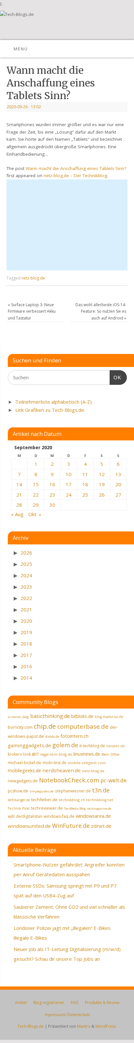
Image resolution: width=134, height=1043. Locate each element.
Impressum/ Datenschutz (67, 1014)
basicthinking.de (50, 716)
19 (102, 484)
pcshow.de (18, 791)
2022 (26, 598)
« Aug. (17, 514)
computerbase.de (83, 726)
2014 (26, 677)
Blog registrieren (48, 1002)
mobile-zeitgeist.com (87, 762)
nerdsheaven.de (61, 770)
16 (52, 484)
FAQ (74, 1002)
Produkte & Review (102, 1002)
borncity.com (20, 727)
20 (118, 484)
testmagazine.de (99, 808)
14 (19, 484)
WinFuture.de (71, 825)
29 (36, 505)
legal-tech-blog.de (56, 754)
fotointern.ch (74, 736)
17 (69, 484)
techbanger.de (19, 800)
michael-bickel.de (24, 762)
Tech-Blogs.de (31, 1026)
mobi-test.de (54, 762)
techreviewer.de (47, 808)
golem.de (65, 745)
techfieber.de (44, 799)
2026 (26, 552)
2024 (26, 575)
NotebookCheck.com (69, 780)
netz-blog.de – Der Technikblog (75, 175)
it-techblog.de (92, 746)
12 (102, 474)
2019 (26, 632)
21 (19, 494)
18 (85, 484)
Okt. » (34, 514)
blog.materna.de (109, 716)
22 (36, 494)
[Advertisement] (67, 224)
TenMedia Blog (75, 808)
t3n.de (101, 790)
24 (69, 494)
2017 (26, 655)
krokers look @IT (23, 754)
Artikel (21, 1002)
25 (85, 494)
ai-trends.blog (18, 717)
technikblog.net (99, 800)
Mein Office (110, 754)
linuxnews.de (87, 754)
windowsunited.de (29, 826)
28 (19, 505)
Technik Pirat (19, 808)
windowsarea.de (93, 816)
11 (85, 474)
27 (118, 494)
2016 (26, 666)
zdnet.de (101, 826)
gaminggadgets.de (29, 745)
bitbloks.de (82, 716)
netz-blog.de (33, 278)
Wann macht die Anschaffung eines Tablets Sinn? (76, 168)
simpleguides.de (42, 791)
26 (102, 494)
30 (52, 505)
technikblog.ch (72, 799)
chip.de (45, 726)
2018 (26, 643)
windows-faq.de (59, 816)
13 (118, 474)
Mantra (83, 1026)
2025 (26, 564)
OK (115, 377)
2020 (26, 621)
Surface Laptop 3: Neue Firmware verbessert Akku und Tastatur (32, 311)
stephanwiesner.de (73, 790)
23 (52, 494)
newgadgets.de (23, 781)
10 (69, 474)
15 (36, 484)
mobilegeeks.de (24, 770)
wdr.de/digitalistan (25, 816)
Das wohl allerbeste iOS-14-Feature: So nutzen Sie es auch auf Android (100, 311)
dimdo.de (52, 736)
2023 (26, 586)
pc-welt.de (113, 780)
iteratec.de (115, 746)
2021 (26, 609)
